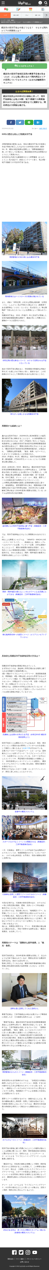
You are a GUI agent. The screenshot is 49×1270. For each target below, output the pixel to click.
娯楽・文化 (37, 15)
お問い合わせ (24, 1262)
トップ (5, 15)
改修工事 (26, 748)
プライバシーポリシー (33, 1259)
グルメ (26, 15)
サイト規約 (20, 1259)
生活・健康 (10, 20)
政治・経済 (16, 15)
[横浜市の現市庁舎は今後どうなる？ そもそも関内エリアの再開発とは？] (38, 122)
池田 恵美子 (43, 128)
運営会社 (11, 1259)
